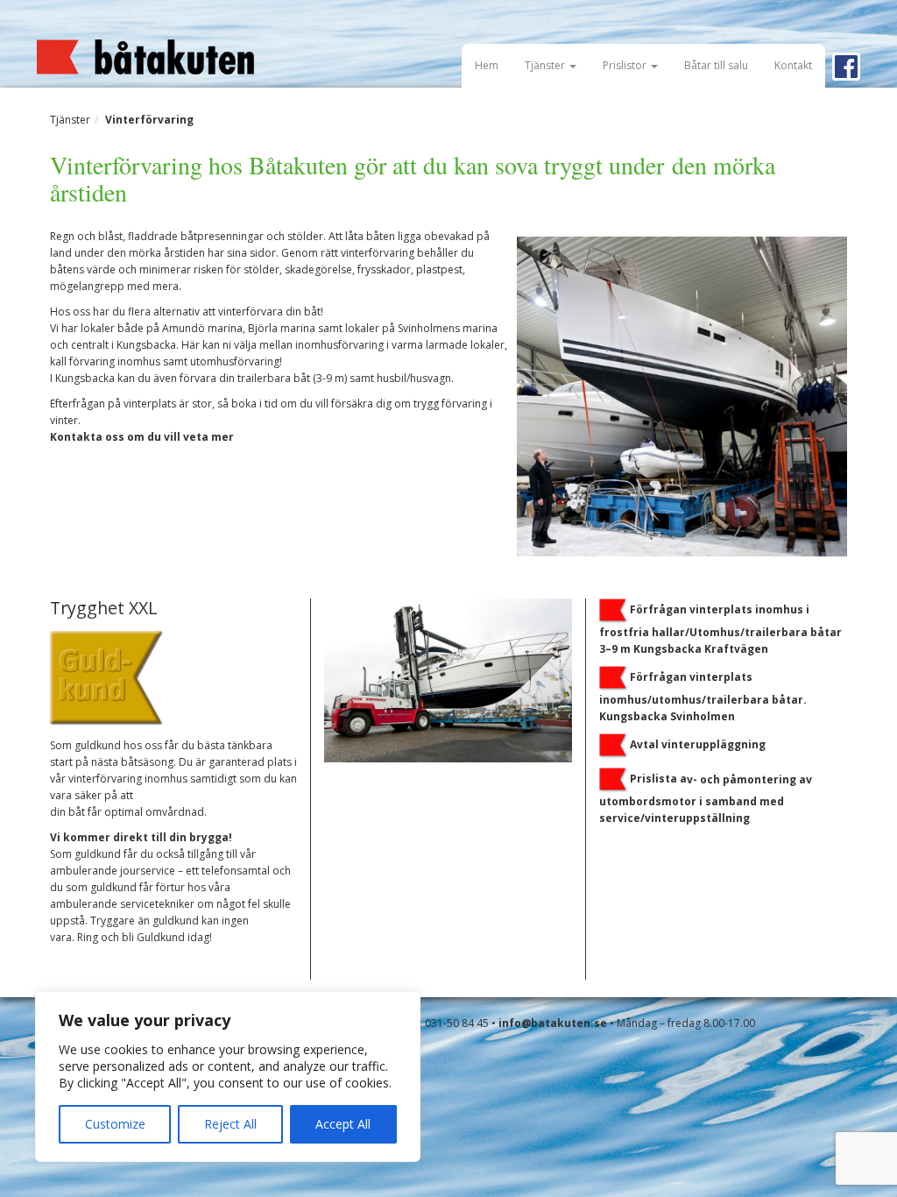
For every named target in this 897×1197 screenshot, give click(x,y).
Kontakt (793, 65)
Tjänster (546, 65)
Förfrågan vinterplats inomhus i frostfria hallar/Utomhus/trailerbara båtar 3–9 (720, 628)
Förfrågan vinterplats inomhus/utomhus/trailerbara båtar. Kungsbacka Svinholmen (703, 696)
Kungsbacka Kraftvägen (699, 648)
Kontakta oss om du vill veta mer (142, 436)
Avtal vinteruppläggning (698, 744)
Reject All (230, 1124)
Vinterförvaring (149, 119)
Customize (115, 1124)
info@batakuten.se (552, 1023)
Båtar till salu (716, 65)
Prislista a (658, 778)
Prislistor (626, 65)
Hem (486, 65)
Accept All (343, 1124)
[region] (227, 1076)
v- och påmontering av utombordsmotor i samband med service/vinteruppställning (705, 798)
